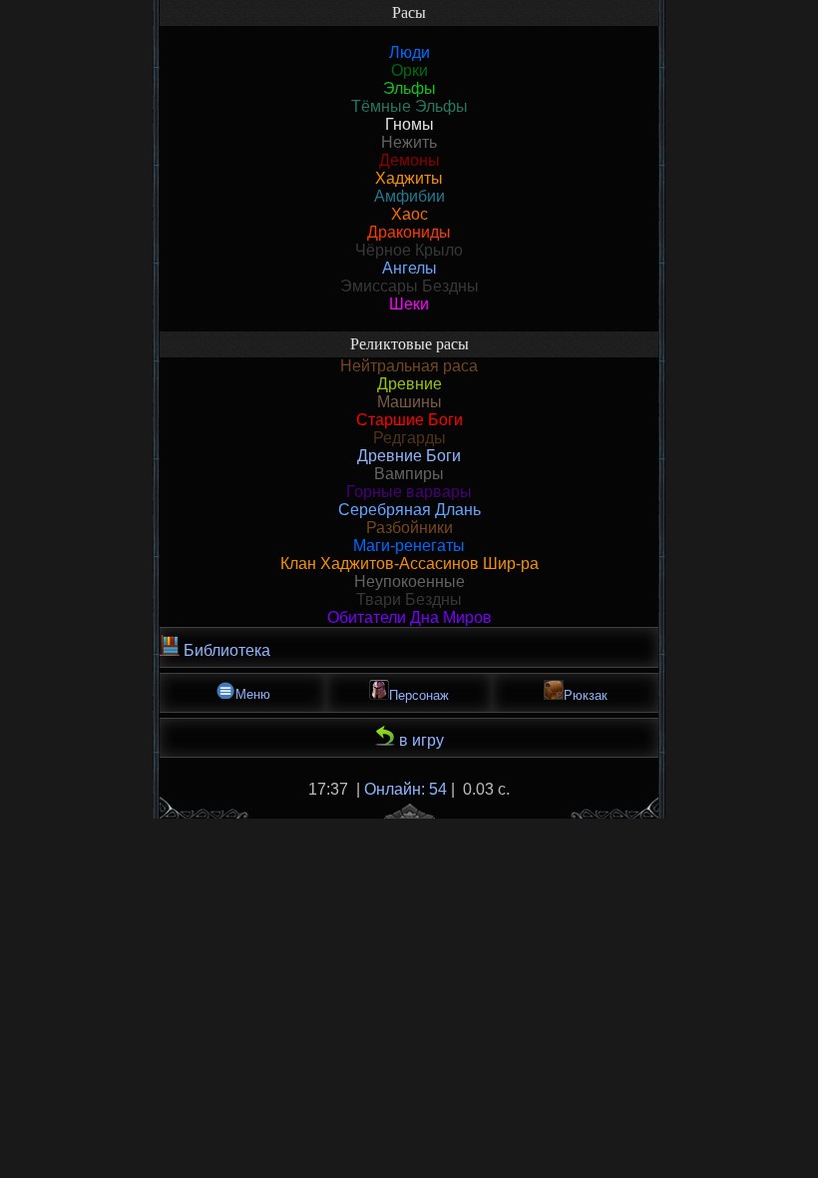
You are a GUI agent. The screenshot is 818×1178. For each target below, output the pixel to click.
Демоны (409, 160)
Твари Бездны (409, 599)
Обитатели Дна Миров (409, 617)
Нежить (409, 142)
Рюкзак (586, 695)
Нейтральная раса (409, 365)
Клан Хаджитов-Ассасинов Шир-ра (409, 563)
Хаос (409, 214)
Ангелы (409, 268)
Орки (409, 70)
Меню (252, 694)
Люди (409, 52)
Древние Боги (409, 455)
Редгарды (409, 437)
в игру (419, 740)
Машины (409, 401)
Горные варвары (409, 491)
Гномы (409, 124)
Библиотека (225, 650)
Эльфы (409, 88)
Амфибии (409, 196)
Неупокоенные (409, 581)
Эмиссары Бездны (409, 286)
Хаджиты (409, 178)
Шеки (409, 303)
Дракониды (409, 232)
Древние (409, 383)
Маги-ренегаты (409, 545)
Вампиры (409, 473)
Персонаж (419, 695)
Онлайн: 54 (405, 789)
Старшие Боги (409, 419)
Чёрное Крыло (409, 250)
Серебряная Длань (409, 509)
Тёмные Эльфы (409, 106)
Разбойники (409, 527)
